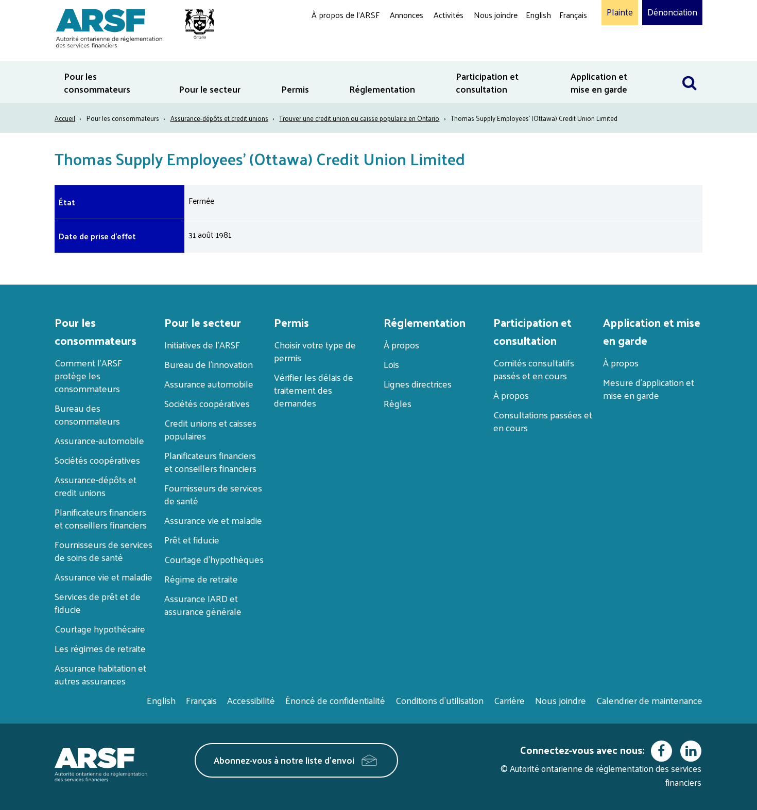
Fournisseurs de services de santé (213, 494)
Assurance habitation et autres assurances (100, 674)
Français (573, 14)
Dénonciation (672, 12)
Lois (391, 364)
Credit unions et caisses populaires (210, 429)
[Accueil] (130, 26)
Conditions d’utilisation (439, 700)
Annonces (406, 14)
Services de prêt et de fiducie (98, 602)
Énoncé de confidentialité (335, 700)
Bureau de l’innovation (208, 364)
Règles (397, 403)
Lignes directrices (418, 383)
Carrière (509, 700)
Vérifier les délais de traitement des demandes (313, 390)
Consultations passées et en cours (542, 421)
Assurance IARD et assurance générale (203, 605)
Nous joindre (496, 14)
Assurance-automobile (99, 440)
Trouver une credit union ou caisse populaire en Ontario (359, 118)
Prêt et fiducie (191, 539)
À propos (401, 344)
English (538, 14)
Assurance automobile (208, 383)
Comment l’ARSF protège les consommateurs (88, 375)
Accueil (65, 118)
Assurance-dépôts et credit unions (219, 118)
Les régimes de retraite (100, 648)
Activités (448, 14)
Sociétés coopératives (97, 459)
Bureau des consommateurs (87, 414)
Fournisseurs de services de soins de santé (103, 551)
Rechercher (689, 67)
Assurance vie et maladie (103, 576)
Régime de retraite (201, 578)
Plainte (620, 12)
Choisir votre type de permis (315, 351)
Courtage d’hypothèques (214, 559)
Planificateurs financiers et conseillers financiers (101, 518)
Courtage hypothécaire (100, 628)
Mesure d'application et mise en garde (648, 388)
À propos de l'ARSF (346, 14)
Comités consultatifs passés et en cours (533, 369)
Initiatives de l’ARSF (202, 344)
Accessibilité (251, 700)
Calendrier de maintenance (649, 700)
